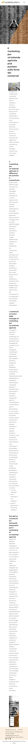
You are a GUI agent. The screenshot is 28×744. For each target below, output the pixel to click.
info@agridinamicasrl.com (12, 735)
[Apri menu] (24, 2)
